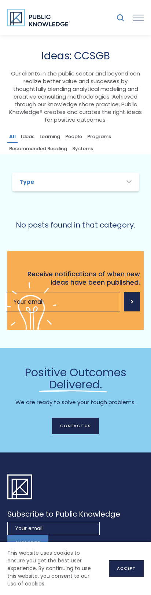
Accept (126, 568)
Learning (50, 136)
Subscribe (132, 301)
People (73, 136)
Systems (82, 148)
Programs (99, 136)
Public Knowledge (38, 17)
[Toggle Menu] (138, 17)
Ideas (27, 136)
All (12, 136)
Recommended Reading (38, 148)
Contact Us (75, 426)
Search (120, 17)
